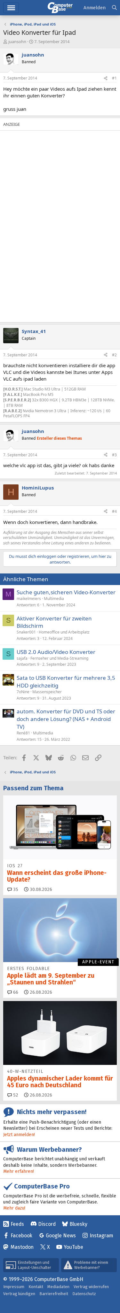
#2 (114, 355)
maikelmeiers (29, 598)
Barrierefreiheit (53, 1293)
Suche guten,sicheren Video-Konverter (66, 592)
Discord (47, 1224)
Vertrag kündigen (19, 1293)
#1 (114, 78)
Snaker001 (26, 632)
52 (15, 1095)
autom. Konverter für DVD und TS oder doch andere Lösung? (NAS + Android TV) (66, 719)
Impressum (13, 1286)
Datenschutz (84, 1293)
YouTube (73, 1247)
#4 (114, 511)
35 (15, 889)
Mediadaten (58, 1286)
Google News (61, 1236)
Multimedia (54, 598)
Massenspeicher (47, 691)
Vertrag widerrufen (91, 1286)
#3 (114, 455)
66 (15, 992)
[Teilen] (105, 78)
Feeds (17, 1224)
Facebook (21, 1236)
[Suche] (114, 8)
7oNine (23, 691)
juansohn (17, 41)
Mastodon (22, 1247)
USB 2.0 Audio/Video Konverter (56, 652)
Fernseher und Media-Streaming (59, 658)
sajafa (22, 658)
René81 (23, 733)
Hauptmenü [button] (11, 8)
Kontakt (35, 1286)
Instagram (101, 1236)
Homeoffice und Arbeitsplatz (64, 632)
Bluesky (78, 1224)
